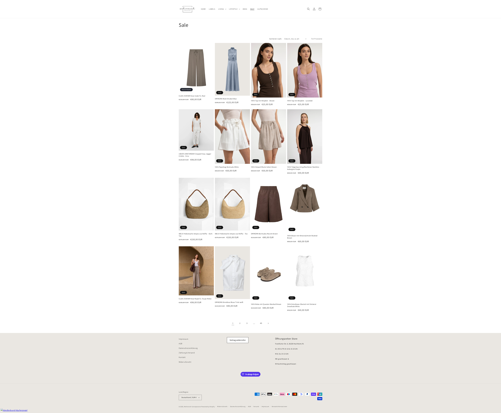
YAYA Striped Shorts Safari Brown (264, 167)
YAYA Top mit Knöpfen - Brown (263, 101)
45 (261, 323)
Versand (256, 406)
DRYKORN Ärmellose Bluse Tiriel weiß (229, 302)
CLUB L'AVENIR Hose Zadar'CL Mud (192, 96)
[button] (222, 9)
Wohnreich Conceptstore (192, 407)
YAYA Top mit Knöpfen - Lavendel (300, 101)
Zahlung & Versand (187, 353)
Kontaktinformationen (279, 406)
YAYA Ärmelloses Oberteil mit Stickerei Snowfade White (301, 305)
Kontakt (182, 357)
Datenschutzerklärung (188, 348)
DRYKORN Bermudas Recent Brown (264, 234)
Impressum (183, 339)
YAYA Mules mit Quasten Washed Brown (266, 304)
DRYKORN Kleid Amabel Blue (226, 99)
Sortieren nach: (275, 39)
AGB (180, 343)
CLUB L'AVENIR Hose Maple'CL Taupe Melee (195, 299)
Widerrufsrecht (185, 362)
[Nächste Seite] (268, 323)
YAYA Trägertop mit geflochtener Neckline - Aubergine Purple (303, 168)
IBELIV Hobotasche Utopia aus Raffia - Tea (231, 234)
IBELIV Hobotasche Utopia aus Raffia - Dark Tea (195, 235)
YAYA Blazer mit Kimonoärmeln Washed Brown (302, 237)
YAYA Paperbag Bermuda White (227, 167)
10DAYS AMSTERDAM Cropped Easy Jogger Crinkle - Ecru (195, 155)
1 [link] (232, 323)
